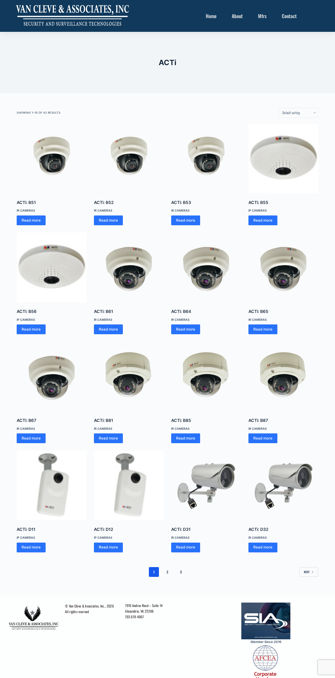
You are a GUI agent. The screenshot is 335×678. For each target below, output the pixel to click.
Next (306, 572)
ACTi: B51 (26, 202)
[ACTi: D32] (283, 485)
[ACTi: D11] (52, 485)
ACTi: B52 (104, 202)
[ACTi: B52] (129, 158)
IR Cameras (26, 210)
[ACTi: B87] (283, 376)
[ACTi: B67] (52, 376)
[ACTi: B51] (52, 158)
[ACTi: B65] (283, 267)
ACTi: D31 (181, 529)
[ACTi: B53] (206, 158)
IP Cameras (257, 210)
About (237, 16)
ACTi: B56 (27, 311)
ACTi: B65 (258, 311)
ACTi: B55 (258, 202)
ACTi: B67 (26, 420)
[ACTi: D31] (206, 485)
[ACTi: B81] (129, 376)
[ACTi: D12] (129, 485)
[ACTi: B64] (206, 267)
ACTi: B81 (103, 420)
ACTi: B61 (103, 311)
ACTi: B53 (181, 202)
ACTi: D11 (26, 529)
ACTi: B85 (181, 420)
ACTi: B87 (258, 420)
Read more (31, 220)
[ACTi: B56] (52, 267)
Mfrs (262, 16)
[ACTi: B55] (283, 158)
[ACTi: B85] (206, 376)
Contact (289, 16)
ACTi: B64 (181, 311)
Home (211, 16)
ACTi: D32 (258, 529)
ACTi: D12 (103, 529)
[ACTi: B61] (129, 267)
